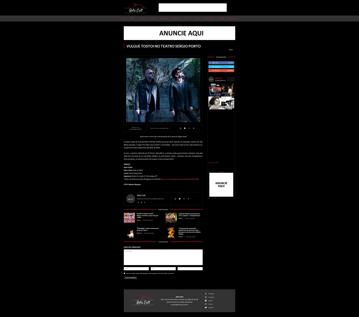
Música (139, 220)
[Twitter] (193, 128)
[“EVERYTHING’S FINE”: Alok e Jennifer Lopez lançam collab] (129, 218)
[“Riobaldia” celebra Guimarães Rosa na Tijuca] (129, 232)
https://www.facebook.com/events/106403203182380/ (179, 179)
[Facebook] (189, 128)
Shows (231, 49)
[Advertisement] (193, 7)
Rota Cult (141, 195)
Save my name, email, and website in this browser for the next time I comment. (150, 273)
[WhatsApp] (180, 128)
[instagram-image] (214, 90)
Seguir (231, 66)
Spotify (210, 300)
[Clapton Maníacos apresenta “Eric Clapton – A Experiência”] (171, 218)
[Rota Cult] (130, 199)
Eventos (139, 233)
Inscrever (230, 70)
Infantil (181, 236)
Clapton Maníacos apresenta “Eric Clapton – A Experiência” (189, 215)
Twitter (210, 304)
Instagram (211, 297)
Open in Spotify (213, 162)
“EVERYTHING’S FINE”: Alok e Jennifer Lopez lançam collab (147, 215)
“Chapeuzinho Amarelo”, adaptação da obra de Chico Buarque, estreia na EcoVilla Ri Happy (190, 231)
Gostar (230, 62)
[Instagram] (141, 202)
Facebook (211, 293)
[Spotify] (205, 300)
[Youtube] (205, 307)
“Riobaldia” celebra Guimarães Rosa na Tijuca (148, 229)
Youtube (210, 307)
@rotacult (218, 78)
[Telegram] (185, 128)
